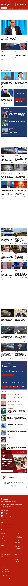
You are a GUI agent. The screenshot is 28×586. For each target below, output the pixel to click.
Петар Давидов (19, 540)
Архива (2, 545)
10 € (20, 98)
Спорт (2, 552)
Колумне (17, 533)
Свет (23, 8)
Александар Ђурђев (20, 546)
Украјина (17, 554)
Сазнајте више (7, 374)
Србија (18, 8)
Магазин (3, 540)
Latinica (20, 1)
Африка (17, 559)
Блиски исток (18, 557)
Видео (2, 543)
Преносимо (18, 548)
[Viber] (10, 507)
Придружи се (22, 4)
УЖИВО (5, 8)
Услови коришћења (5, 527)
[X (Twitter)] (5, 506)
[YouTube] (3, 507)
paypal (17, 103)
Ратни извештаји (19, 552)
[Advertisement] (14, 15)
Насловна (11, 8)
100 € (20, 101)
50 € (17, 101)
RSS (2, 529)
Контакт (25, 1)
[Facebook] (1, 507)
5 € (16, 98)
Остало (17, 561)
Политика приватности (6, 524)
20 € (23, 98)
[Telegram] (7, 507)
